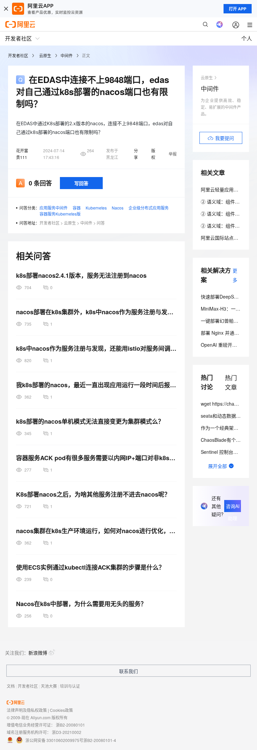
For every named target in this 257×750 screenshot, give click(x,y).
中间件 (67, 55)
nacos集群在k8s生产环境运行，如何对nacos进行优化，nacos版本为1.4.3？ (96, 530)
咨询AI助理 (233, 507)
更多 (235, 275)
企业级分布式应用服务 (148, 208)
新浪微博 (37, 652)
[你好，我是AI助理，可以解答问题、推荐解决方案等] (219, 24)
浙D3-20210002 (66, 732)
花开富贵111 (22, 154)
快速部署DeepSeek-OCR (227, 296)
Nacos (117, 208)
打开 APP (237, 9)
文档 (11, 686)
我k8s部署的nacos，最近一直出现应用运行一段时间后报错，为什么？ (96, 385)
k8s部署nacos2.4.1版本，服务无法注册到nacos (81, 275)
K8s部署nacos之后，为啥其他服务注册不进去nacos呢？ (93, 494)
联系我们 (128, 671)
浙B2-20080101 (70, 725)
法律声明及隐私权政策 (27, 710)
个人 (246, 38)
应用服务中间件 (53, 208)
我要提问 (224, 138)
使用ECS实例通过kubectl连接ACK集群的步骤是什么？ (90, 567)
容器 (77, 208)
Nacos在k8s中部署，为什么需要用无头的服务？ (81, 603)
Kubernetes (96, 208)
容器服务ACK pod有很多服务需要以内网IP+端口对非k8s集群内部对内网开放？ (96, 457)
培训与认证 (70, 686)
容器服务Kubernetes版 (60, 214)
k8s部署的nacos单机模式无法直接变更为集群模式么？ (90, 421)
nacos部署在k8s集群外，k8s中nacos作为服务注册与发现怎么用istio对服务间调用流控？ (96, 312)
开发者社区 (18, 55)
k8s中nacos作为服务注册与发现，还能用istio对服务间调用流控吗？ (96, 348)
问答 (101, 223)
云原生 (45, 55)
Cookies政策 (61, 710)
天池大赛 (49, 686)
